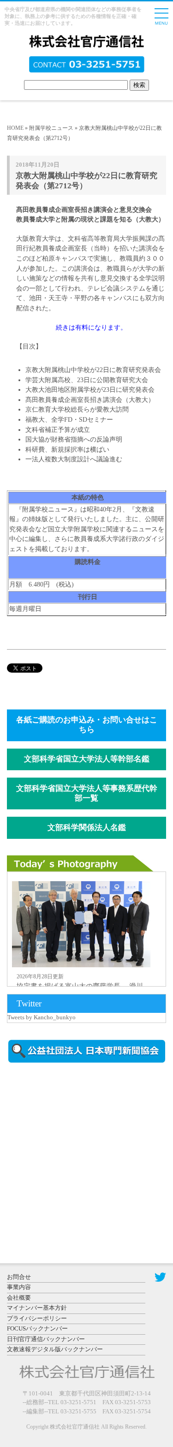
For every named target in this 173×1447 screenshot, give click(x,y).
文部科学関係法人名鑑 (87, 827)
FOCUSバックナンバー (37, 1328)
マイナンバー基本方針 (37, 1307)
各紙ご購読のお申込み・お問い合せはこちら (86, 724)
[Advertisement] (85, 1148)
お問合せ (19, 1276)
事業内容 (19, 1287)
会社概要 (19, 1297)
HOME (15, 128)
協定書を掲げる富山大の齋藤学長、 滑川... (83, 986)
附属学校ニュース (51, 128)
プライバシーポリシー (37, 1318)
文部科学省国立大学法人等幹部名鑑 (86, 759)
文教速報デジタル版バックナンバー (55, 1349)
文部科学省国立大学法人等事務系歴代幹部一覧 (86, 793)
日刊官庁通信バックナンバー (46, 1339)
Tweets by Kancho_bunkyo (41, 1017)
